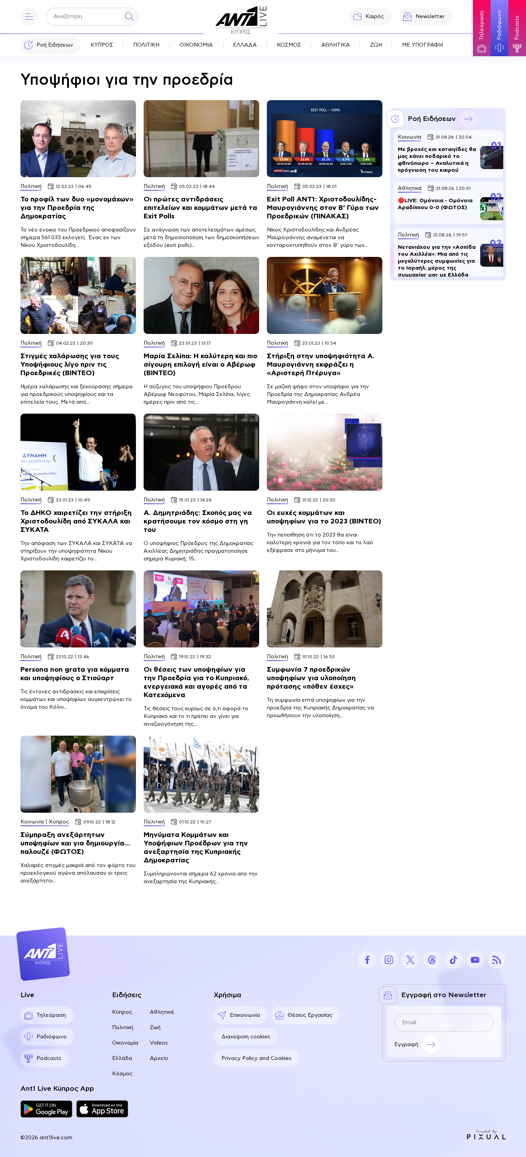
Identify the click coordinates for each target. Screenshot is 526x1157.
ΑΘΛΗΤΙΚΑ (335, 45)
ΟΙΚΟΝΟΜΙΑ (196, 45)
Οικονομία (125, 1043)
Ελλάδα (122, 1058)
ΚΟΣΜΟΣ (289, 45)
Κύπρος (122, 1012)
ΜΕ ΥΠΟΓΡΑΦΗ (422, 45)
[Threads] (432, 960)
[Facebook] (367, 960)
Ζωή (155, 1027)
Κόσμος (122, 1074)
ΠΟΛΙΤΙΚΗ (146, 45)
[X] (410, 960)
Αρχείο (159, 1058)
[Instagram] (389, 960)
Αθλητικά (162, 1012)
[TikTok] (453, 960)
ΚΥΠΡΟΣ (101, 45)
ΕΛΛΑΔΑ (245, 45)
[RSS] (497, 960)
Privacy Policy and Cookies (256, 1058)
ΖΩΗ (376, 45)
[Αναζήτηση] (129, 16)
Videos (159, 1043)
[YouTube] (475, 960)
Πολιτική (122, 1027)
